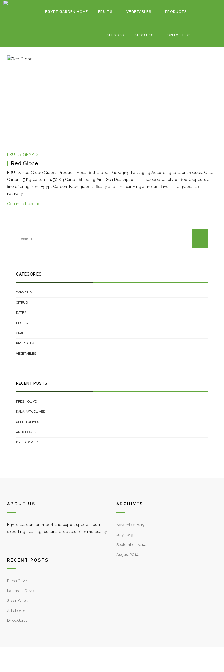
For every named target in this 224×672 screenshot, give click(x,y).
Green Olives (27, 422)
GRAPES (30, 154)
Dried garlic (27, 442)
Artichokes (26, 432)
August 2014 (127, 554)
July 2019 (124, 534)
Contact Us (177, 35)
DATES (21, 313)
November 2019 (130, 525)
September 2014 (131, 544)
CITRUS (22, 302)
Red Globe (24, 163)
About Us (144, 35)
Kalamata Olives (30, 412)
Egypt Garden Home (66, 12)
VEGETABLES (138, 12)
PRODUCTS (176, 12)
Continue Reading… (25, 203)
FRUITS (105, 12)
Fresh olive (26, 401)
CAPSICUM (24, 292)
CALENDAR (114, 35)
